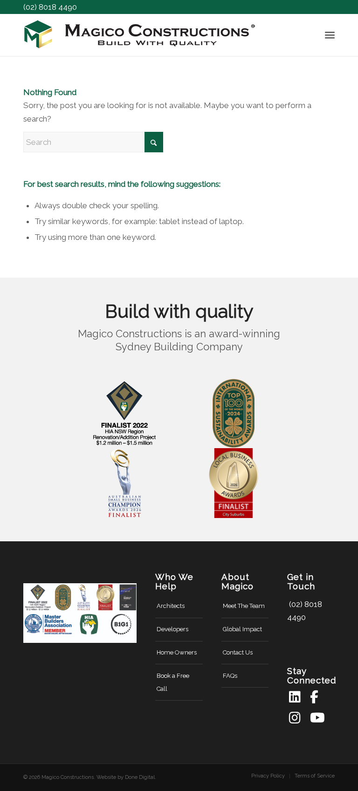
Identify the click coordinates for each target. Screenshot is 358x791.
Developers (172, 629)
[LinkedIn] (295, 697)
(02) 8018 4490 (50, 7)
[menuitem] (330, 35)
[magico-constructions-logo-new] (139, 35)
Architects (171, 605)
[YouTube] (316, 718)
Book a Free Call (173, 682)
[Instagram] (295, 718)
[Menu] (330, 35)
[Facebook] (316, 697)
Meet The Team (244, 605)
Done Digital (140, 777)
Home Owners (177, 652)
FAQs (230, 675)
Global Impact (242, 629)
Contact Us (238, 652)
